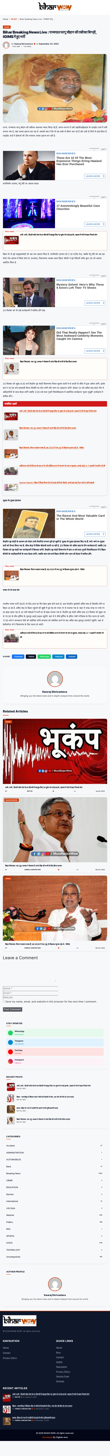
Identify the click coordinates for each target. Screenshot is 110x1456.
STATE (9, 1243)
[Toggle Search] (106, 7)
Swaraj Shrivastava (23, 44)
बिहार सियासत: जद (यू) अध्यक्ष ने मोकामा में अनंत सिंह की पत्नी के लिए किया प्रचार (48, 361)
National (10, 1215)
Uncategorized (13, 1257)
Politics (9, 1222)
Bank (8, 1166)
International (12, 1201)
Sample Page (62, 1376)
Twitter (31, 656)
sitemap (60, 1381)
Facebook (18, 656)
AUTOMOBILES (13, 1159)
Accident (10, 1145)
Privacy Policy (10, 1358)
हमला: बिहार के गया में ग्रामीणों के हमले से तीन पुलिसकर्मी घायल (37, 1108)
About (6, 1347)
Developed (47, 1437)
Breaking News (13, 1173)
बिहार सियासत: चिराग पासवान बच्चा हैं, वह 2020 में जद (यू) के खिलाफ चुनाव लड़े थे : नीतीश (52, 569)
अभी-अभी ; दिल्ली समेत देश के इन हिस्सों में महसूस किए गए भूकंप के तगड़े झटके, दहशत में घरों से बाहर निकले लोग (58, 234)
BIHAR (14, 19)
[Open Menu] (3, 7)
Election (10, 1194)
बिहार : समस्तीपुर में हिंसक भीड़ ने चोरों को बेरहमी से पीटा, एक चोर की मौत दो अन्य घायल (45, 1097)
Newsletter (61, 1366)
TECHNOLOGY (13, 1250)
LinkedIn (71, 656)
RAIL (8, 1229)
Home (5, 19)
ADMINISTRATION (15, 1152)
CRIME (9, 1180)
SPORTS (10, 1236)
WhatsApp (44, 656)
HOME (59, 1362)
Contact (6, 1352)
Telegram (59, 656)
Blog (58, 1352)
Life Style (10, 1208)
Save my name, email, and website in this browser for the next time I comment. (51, 1001)
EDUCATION (12, 1187)
